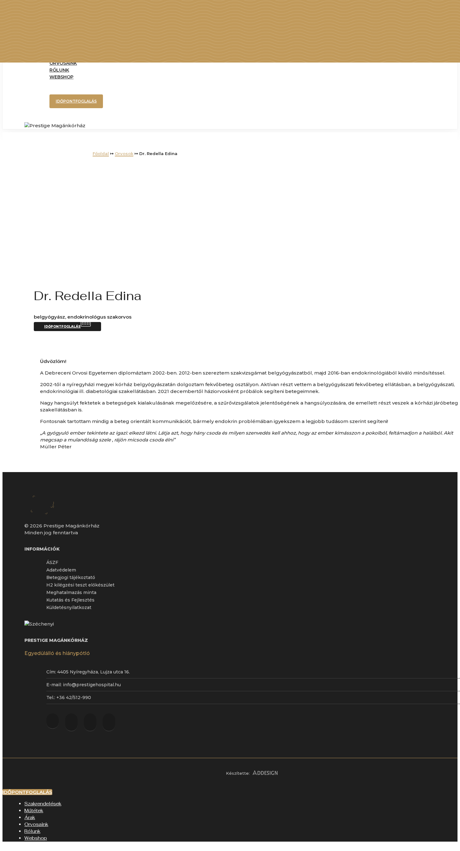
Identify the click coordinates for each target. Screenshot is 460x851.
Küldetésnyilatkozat (68, 607)
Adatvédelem (61, 570)
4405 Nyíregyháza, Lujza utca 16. (93, 672)
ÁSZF (52, 562)
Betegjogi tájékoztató (70, 577)
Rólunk (32, 831)
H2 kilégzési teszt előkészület (80, 585)
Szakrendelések (42, 804)
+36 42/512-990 (73, 697)
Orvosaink (36, 824)
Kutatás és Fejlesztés (70, 600)
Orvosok (124, 153)
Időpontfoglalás (76, 101)
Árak (29, 817)
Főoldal (101, 153)
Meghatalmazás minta (71, 592)
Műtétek (33, 810)
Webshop (35, 838)
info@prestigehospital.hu (92, 684)
